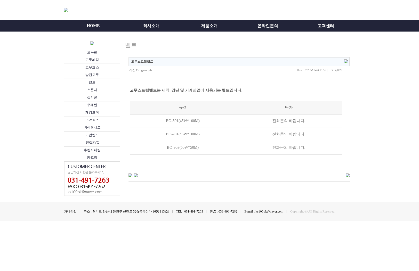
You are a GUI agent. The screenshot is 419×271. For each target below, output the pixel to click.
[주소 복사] (346, 61)
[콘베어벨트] (136, 175)
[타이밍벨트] (130, 175)
